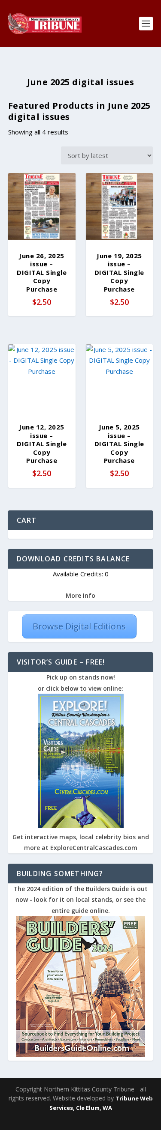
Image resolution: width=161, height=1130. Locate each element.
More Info (80, 595)
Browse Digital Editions (79, 626)
